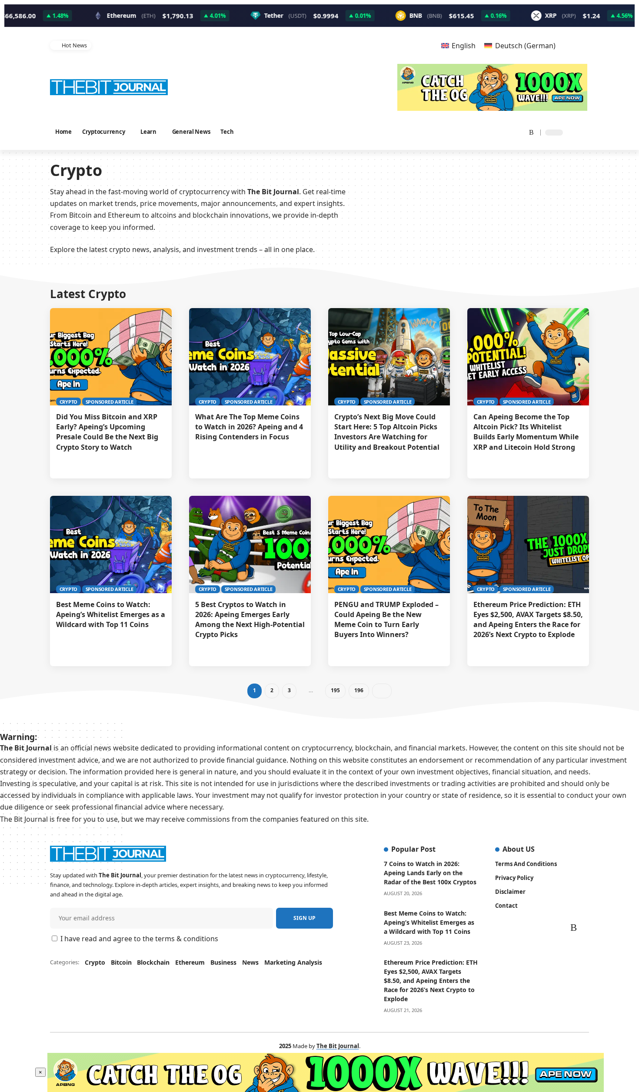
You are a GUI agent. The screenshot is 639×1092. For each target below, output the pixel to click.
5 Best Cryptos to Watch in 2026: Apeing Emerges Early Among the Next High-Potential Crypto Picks (250, 620)
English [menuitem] (464, 45)
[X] (473, 132)
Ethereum (190, 962)
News (250, 962)
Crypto (69, 401)
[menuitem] (458, 45)
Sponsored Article (109, 401)
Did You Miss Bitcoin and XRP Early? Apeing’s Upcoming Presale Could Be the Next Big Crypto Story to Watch (107, 432)
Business (223, 962)
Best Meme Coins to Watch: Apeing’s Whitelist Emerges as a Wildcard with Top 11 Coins (110, 614)
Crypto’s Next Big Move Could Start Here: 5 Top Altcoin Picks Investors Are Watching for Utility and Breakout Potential (248, 45)
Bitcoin (121, 962)
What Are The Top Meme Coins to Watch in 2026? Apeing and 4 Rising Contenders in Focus (249, 426)
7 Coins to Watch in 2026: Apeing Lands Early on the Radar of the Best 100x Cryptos (430, 873)
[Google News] (485, 132)
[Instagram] (497, 132)
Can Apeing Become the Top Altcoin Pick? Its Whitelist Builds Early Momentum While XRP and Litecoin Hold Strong (526, 432)
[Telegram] (518, 132)
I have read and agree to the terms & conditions (139, 938)
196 (358, 690)
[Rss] (528, 132)
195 (334, 690)
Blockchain (153, 962)
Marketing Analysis (293, 962)
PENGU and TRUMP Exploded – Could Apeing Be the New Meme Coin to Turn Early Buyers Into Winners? (386, 620)
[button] (416, 45)
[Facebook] (463, 132)
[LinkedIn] (507, 132)
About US (519, 849)
